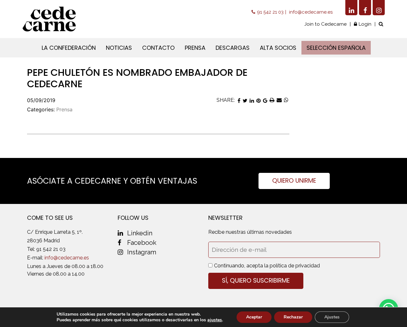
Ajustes (332, 317)
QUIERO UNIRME (294, 180)
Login (365, 24)
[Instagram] (379, 7)
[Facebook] (365, 7)
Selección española (336, 48)
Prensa (195, 48)
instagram (141, 252)
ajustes (214, 320)
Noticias (119, 48)
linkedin (139, 233)
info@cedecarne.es (311, 12)
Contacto (158, 48)
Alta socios (278, 48)
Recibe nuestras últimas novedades (250, 232)
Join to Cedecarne (325, 24)
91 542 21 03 (270, 12)
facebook (141, 242)
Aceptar (254, 317)
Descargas (233, 48)
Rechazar (293, 317)
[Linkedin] (351, 7)
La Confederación (69, 48)
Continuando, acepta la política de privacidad (267, 266)
